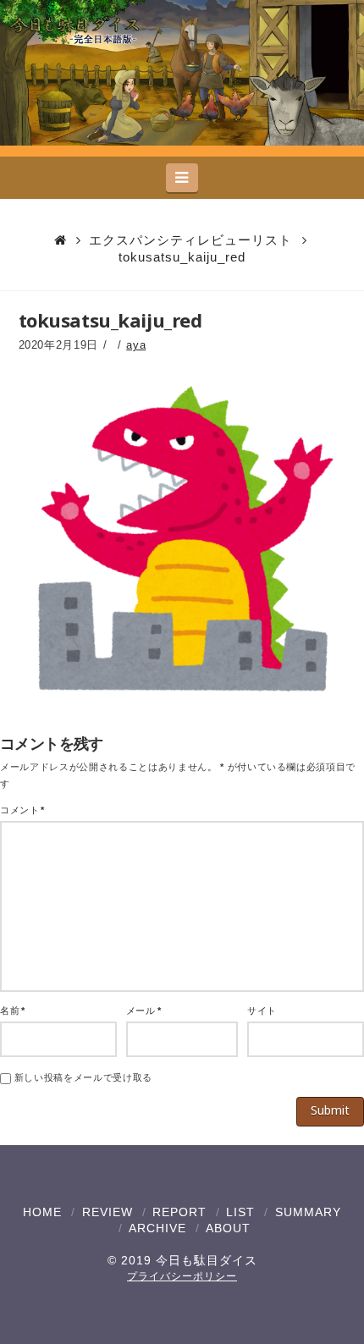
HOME (42, 1212)
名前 (12, 1010)
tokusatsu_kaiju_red (182, 257)
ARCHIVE (157, 1228)
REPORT (179, 1212)
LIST (240, 1212)
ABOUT (228, 1228)
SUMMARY (308, 1212)
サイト (262, 1010)
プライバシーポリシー (182, 1276)
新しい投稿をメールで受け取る (83, 1077)
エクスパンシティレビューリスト (190, 240)
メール (143, 1010)
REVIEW (107, 1212)
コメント (22, 810)
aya (136, 345)
